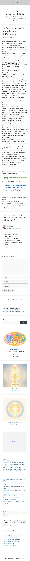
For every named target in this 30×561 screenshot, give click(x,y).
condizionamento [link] (12, 62)
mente (19, 203)
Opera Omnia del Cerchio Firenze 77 (12, 470)
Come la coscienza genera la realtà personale (14, 469)
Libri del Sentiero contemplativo (11, 461)
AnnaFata (10, 226)
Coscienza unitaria (9, 197)
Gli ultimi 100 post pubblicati (15, 299)
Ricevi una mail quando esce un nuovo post (14, 514)
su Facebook (15, 354)
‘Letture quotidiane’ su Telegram (11, 541)
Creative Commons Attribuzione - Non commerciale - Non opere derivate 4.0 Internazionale (14, 524)
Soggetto (5, 59)
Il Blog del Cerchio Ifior (8, 543)
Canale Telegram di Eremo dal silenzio (12, 535)
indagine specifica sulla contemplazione (14, 311)
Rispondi (7, 247)
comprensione (8, 201)
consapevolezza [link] (7, 89)
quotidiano (24, 203)
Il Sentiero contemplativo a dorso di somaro (14, 462)
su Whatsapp (15, 356)
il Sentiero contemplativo (15, 12)
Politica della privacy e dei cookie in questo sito (15, 512)
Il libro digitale (15, 388)
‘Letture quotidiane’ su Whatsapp (11, 539)
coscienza (16, 201)
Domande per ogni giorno (9, 545)
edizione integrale (14, 464)
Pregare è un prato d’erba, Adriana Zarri (15, 205)
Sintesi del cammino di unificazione (12, 467)
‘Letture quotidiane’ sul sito (10, 537)
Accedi (5, 516)
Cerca (4, 319)
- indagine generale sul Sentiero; (11, 309)
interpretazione (6, 203)
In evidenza (18, 197)
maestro (14, 203)
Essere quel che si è (10, 208)
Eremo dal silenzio (21, 520)
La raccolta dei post (15, 390)
